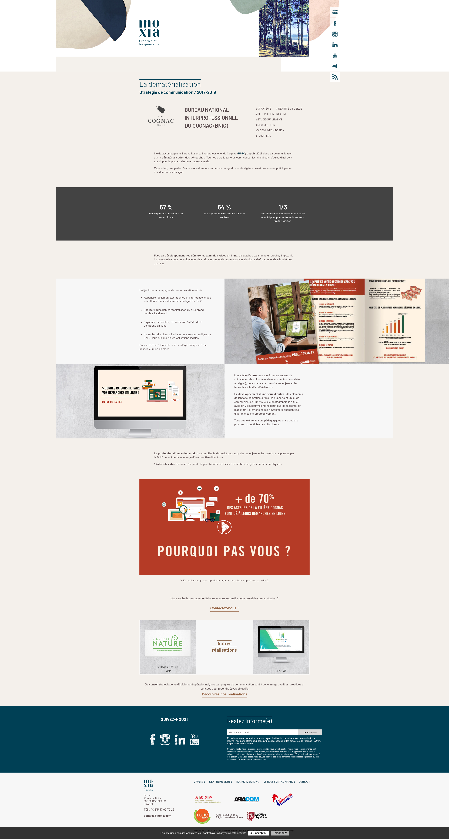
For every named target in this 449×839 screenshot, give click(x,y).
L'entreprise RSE (220, 781)
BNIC (241, 153)
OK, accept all (258, 832)
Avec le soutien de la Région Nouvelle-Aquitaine (229, 816)
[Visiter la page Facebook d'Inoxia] (335, 23)
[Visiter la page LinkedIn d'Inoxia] (335, 45)
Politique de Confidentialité (258, 749)
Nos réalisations (247, 781)
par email (286, 757)
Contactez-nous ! (224, 608)
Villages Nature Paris (168, 669)
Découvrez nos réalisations (224, 694)
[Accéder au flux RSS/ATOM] (335, 77)
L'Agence (199, 781)
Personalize (280, 832)
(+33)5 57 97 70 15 (162, 809)
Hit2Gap (281, 671)
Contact (304, 781)
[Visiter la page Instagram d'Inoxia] (335, 34)
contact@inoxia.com (157, 815)
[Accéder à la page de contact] (335, 66)
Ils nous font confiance (279, 781)
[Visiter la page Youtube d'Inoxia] (335, 55)
